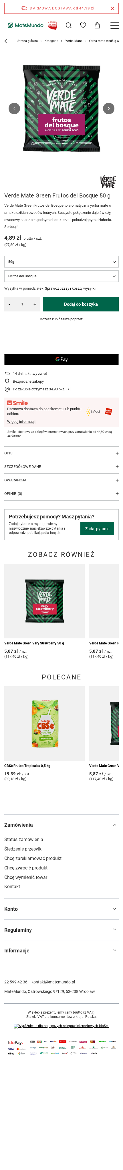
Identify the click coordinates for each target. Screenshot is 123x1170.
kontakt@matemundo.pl (53, 982)
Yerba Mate (73, 41)
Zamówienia (18, 825)
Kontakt (12, 886)
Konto (11, 909)
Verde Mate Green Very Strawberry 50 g (34, 643)
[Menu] (114, 25)
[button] (14, 108)
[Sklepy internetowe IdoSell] (61, 1026)
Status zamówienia (23, 839)
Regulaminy (18, 930)
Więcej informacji (21, 421)
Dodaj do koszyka (81, 304)
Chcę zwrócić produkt (25, 868)
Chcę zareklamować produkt (32, 858)
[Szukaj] (68, 25)
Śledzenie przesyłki (23, 849)
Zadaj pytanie (97, 528)
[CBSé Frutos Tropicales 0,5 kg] (44, 723)
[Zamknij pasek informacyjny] (112, 8)
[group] (61, 108)
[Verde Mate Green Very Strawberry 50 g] (44, 601)
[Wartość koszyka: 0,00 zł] (97, 25)
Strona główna (27, 41)
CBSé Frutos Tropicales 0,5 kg (27, 766)
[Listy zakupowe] (83, 25)
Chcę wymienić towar (25, 877)
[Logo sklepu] (31, 25)
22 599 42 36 (15, 982)
